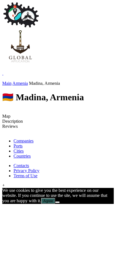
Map (6, 116)
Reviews (10, 126)
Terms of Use (25, 175)
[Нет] (57, 202)
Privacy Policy (26, 170)
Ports (18, 146)
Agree (48, 201)
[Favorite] (2, 73)
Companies (24, 140)
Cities (19, 151)
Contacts (21, 165)
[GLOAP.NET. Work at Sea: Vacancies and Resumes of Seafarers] (20, 63)
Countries (22, 156)
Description (12, 121)
